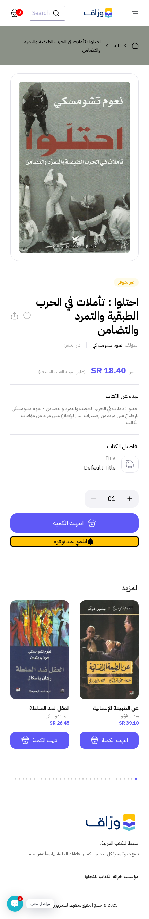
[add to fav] (27, 316)
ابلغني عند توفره (70, 541)
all (116, 46)
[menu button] (134, 13)
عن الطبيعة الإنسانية (116, 708)
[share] (14, 316)
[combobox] (47, 13)
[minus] (94, 499)
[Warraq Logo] (98, 13)
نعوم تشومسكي (107, 345)
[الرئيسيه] (135, 45)
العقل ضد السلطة (49, 708)
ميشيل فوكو (130, 716)
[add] (130, 499)
